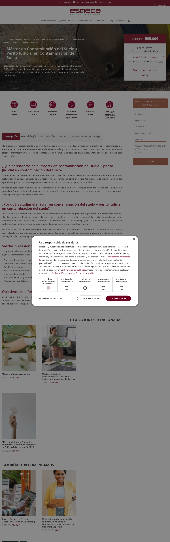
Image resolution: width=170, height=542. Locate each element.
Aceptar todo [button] (118, 298)
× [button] (134, 239)
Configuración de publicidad (73, 269)
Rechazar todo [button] (90, 298)
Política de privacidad (85, 273)
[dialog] (85, 271)
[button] (50, 298)
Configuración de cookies (63, 273)
